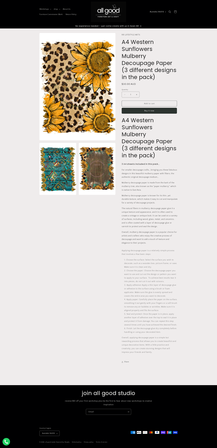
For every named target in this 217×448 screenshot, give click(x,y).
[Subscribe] (128, 412)
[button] (45, 9)
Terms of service (101, 442)
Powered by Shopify (63, 442)
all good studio (50, 442)
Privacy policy (89, 442)
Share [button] (126, 362)
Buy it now (149, 111)
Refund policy (76, 442)
